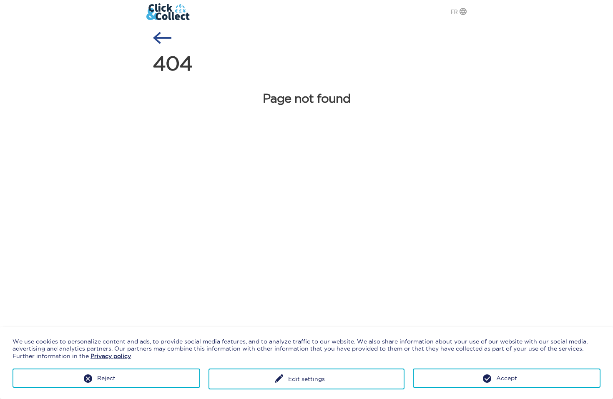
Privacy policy (110, 356)
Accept (506, 378)
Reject (106, 378)
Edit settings (306, 379)
